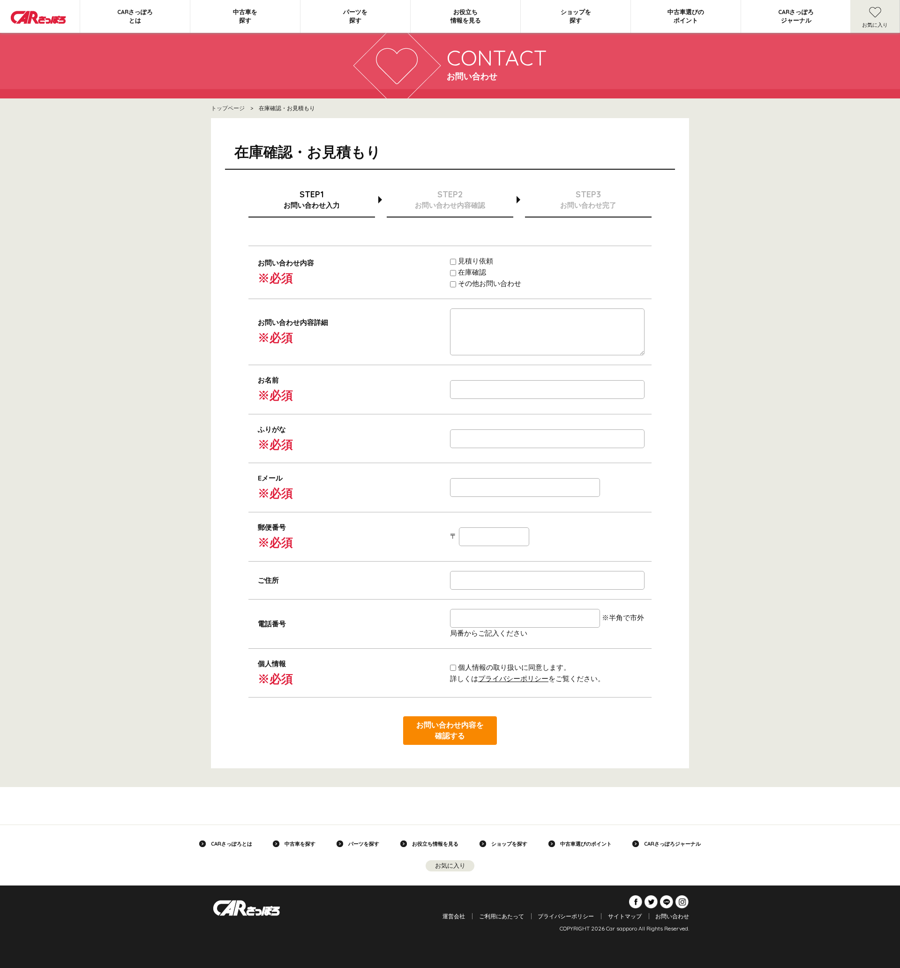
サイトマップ (625, 916)
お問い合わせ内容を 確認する (450, 730)
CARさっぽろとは (135, 16)
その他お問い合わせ (488, 283)
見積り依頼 (474, 260)
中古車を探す (245, 16)
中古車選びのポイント (686, 16)
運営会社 (453, 916)
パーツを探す (355, 16)
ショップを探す (576, 16)
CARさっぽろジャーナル (796, 16)
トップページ (228, 108)
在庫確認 (471, 272)
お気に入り (875, 25)
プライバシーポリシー (513, 678)
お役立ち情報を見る (465, 16)
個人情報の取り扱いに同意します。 (513, 667)
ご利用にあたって (501, 916)
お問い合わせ (672, 916)
